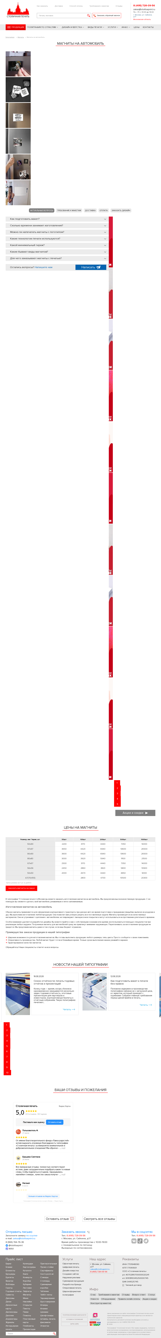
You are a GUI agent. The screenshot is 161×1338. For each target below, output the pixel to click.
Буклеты (10, 1277)
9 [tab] (7, 1067)
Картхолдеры (29, 1267)
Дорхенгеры (11, 1319)
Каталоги (27, 1270)
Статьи (151, 1294)
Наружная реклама (71, 1277)
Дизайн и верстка (71, 1270)
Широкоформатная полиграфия (72, 1293)
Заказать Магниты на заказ (21, 888)
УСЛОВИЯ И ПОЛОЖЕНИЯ (74, 1319)
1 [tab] (6, 1025)
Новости (95, 1299)
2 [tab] (117, 788)
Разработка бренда (72, 1284)
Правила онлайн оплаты (129, 1299)
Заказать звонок (74, 1232)
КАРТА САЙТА (74, 1324)
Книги (25, 1274)
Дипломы (10, 1298)
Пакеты (26, 1308)
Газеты (9, 1288)
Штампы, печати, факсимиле (48, 1321)
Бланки (9, 1267)
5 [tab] (117, 804)
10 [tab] (7, 1072)
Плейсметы (28, 1326)
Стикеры (44, 1277)
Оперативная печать (72, 1288)
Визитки (9, 1281)
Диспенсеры (11, 1312)
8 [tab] (7, 1062)
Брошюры (10, 1274)
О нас (93, 1294)
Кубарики (27, 1284)
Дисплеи (10, 1315)
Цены (136, 27)
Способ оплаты (76, 6)
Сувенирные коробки (46, 1286)
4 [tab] (117, 798)
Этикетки (44, 1326)
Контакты (148, 27)
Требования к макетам (99, 6)
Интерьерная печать (12, 1328)
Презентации (29, 1329)
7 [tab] (7, 1056)
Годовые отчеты (14, 1291)
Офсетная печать (71, 1263)
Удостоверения (47, 1301)
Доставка (59, 6)
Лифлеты (27, 1291)
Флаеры (44, 1305)
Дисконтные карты (11, 1307)
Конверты (27, 1277)
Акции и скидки (149, 1299)
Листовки (27, 1288)
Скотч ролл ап (47, 1274)
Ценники (44, 1312)
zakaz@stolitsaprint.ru (144, 9)
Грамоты (10, 1294)
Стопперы (45, 1281)
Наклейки (27, 1301)
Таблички (44, 1291)
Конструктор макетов (101, 1303)
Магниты (27, 1294)
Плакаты (27, 1315)
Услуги (112, 27)
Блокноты (10, 1270)
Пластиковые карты (29, 1321)
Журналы (10, 1322)
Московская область (142, 19)
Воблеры (10, 1284)
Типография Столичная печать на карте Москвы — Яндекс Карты (43, 1201)
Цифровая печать (71, 1267)
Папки (25, 1312)
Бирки (8, 1263)
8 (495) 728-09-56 (144, 5)
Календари (28, 1263)
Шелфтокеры (46, 1315)
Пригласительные (48, 1263)
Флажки (44, 1308)
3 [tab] (117, 793)
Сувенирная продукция (73, 1281)
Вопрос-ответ (139, 1294)
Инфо (125, 27)
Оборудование (108, 1299)
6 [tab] (7, 1051)
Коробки (27, 1281)
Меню (25, 1298)
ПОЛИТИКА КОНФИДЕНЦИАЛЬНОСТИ (74, 1315)
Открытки (27, 1305)
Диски (8, 1301)
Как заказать (42, 6)
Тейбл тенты (46, 1294)
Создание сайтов (71, 1274)
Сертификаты (46, 1270)
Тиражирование (47, 1298)
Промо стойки (46, 1267)
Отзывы (119, 6)
